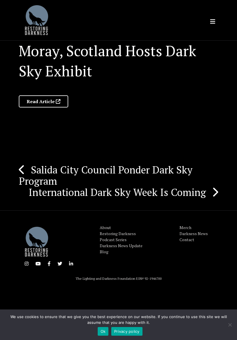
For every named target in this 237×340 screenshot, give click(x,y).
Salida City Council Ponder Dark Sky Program (105, 175)
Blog (104, 251)
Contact (186, 239)
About (105, 227)
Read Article (41, 101)
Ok (103, 331)
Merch (185, 227)
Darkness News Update (121, 245)
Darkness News (193, 233)
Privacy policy (127, 331)
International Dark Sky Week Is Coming (117, 192)
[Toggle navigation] (212, 21)
